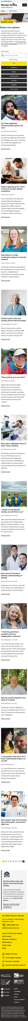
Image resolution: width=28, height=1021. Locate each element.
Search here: (5, 51)
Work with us (7, 942)
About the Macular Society (12, 933)
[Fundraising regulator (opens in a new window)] (7, 975)
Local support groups (13, 958)
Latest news (6, 945)
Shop (4, 948)
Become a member (12, 961)
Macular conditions (9, 939)
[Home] (9, 6)
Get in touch (6, 936)
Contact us (16, 1002)
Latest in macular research (15, 965)
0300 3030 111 (9, 7)
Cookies (16, 988)
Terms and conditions (19, 999)
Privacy (16, 997)
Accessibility (17, 991)
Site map (16, 994)
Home (3, 11)
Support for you (11, 954)
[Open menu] (24, 4)
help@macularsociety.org (10, 928)
